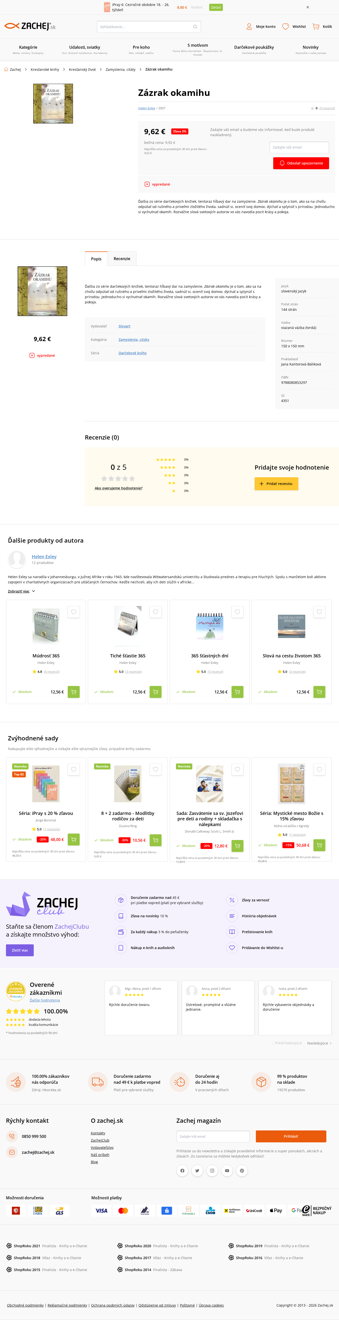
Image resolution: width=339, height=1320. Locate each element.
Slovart (125, 326)
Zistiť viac (20, 950)
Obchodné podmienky (25, 1305)
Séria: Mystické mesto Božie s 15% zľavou (291, 816)
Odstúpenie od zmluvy (157, 1305)
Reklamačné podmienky (67, 1305)
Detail (216, 7)
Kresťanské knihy (45, 69)
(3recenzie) (133, 671)
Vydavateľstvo (102, 1147)
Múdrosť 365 (46, 656)
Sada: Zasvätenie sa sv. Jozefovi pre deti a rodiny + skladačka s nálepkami (209, 818)
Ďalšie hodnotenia (45, 1000)
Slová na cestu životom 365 (292, 656)
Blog (94, 1162)
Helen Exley (146, 108)
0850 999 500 (34, 1136)
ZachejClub (100, 1140)
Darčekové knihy (133, 353)
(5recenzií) (215, 671)
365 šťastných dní (209, 656)
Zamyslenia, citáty (121, 69)
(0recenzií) (327, 108)
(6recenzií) (52, 671)
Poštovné (187, 1305)
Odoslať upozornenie (305, 163)
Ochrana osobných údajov (113, 1305)
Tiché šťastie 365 (127, 656)
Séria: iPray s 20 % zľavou (46, 813)
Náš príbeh (100, 1154)
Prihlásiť (291, 1136)
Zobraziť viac (19, 591)
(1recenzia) (51, 829)
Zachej (15, 69)
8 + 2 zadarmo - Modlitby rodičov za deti (127, 816)
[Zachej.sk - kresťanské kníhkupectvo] (30, 27)
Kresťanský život (82, 69)
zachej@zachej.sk (38, 1152)
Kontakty (98, 1133)
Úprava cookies (211, 1305)
